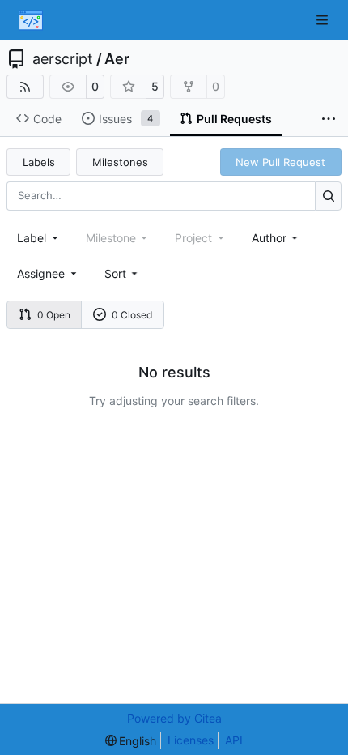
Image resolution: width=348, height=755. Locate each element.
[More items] (329, 119)
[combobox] (38, 238)
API (234, 740)
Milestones (120, 162)
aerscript (62, 59)
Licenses (191, 740)
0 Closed (132, 315)
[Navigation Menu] (324, 19)
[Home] (30, 20)
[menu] (122, 273)
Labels (39, 162)
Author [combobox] (269, 238)
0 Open (53, 315)
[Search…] (328, 195)
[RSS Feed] (25, 87)
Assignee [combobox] (41, 273)
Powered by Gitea (174, 718)
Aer (116, 59)
